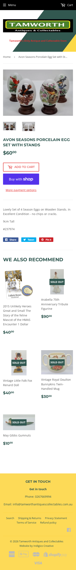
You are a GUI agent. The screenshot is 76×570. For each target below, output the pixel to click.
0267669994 (43, 496)
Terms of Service (26, 522)
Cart (69, 5)
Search (10, 518)
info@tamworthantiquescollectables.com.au (43, 504)
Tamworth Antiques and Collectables (41, 541)
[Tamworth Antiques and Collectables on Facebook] (69, 530)
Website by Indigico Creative (36, 546)
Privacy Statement (56, 518)
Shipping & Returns (29, 518)
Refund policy (48, 522)
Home (7, 57)
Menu (12, 5)
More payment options (21, 190)
